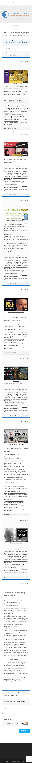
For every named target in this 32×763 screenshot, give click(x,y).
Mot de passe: (5, 714)
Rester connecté (8, 719)
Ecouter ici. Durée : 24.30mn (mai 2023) (16, 220)
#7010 (27, 56)
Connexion (16, 2)
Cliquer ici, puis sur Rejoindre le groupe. (15, 120)
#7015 (27, 416)
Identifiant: (5, 708)
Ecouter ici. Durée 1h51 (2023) (16, 84)
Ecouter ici (16, 381)
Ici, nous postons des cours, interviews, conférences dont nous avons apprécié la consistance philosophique (14, 116)
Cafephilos (4, 32)
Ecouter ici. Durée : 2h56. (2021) (16, 157)
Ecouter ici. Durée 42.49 (16, 543)
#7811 (27, 578)
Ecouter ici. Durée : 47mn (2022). (16, 444)
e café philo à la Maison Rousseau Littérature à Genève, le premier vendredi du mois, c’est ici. (16, 105)
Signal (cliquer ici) (8, 124)
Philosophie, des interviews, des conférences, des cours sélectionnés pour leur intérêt (16, 33)
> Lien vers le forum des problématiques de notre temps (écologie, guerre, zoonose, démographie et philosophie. (16, 111)
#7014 (27, 352)
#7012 (27, 195)
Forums (10, 32)
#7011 (27, 128)
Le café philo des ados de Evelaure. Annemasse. (16, 108)
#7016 (27, 514)
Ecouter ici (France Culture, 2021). (16, 312)
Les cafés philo (16, 32)
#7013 (27, 284)
